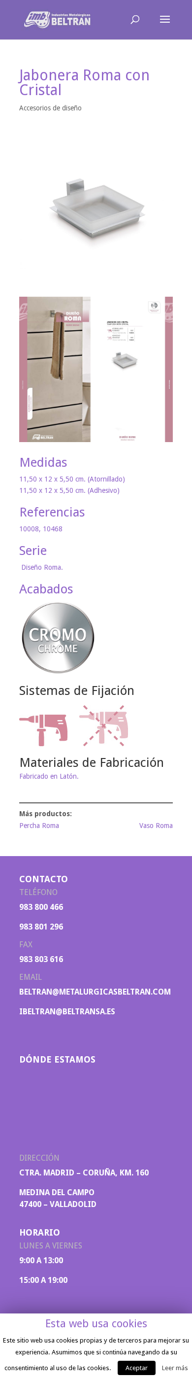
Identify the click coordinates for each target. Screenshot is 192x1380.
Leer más (175, 1368)
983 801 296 (41, 927)
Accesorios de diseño (50, 108)
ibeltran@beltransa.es (67, 1011)
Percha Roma (39, 825)
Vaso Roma (156, 825)
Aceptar (137, 1368)
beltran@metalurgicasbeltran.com (95, 992)
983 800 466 (41, 907)
